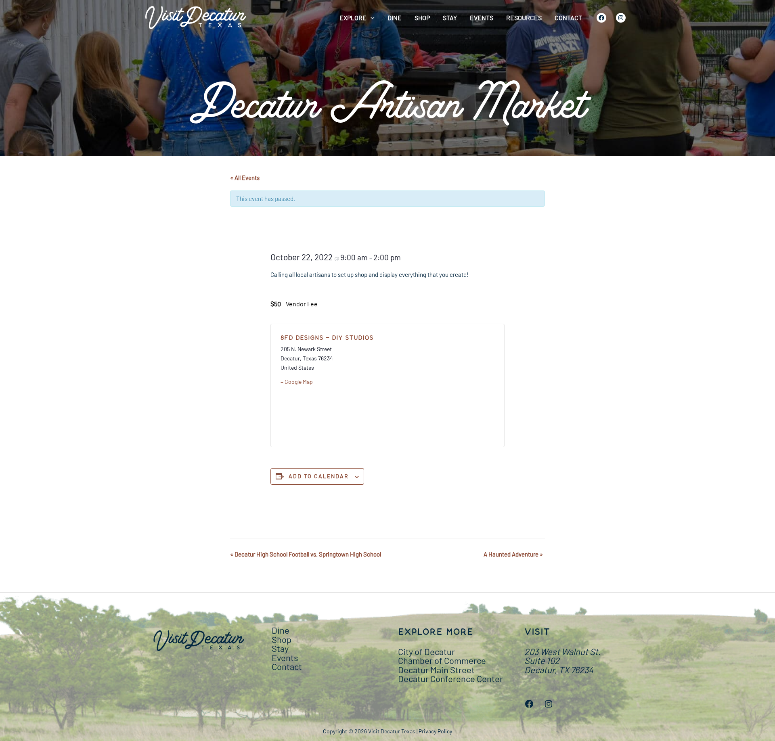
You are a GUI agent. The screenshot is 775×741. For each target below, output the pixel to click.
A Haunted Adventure (513, 554)
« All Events (245, 177)
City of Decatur (426, 651)
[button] (371, 18)
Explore (353, 17)
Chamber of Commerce (442, 660)
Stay (450, 17)
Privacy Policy (435, 731)
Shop (422, 17)
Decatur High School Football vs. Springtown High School (305, 554)
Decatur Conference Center (450, 678)
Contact (568, 17)
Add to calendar (319, 476)
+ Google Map (297, 381)
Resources (524, 17)
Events (481, 17)
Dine (395, 17)
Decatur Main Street (436, 669)
